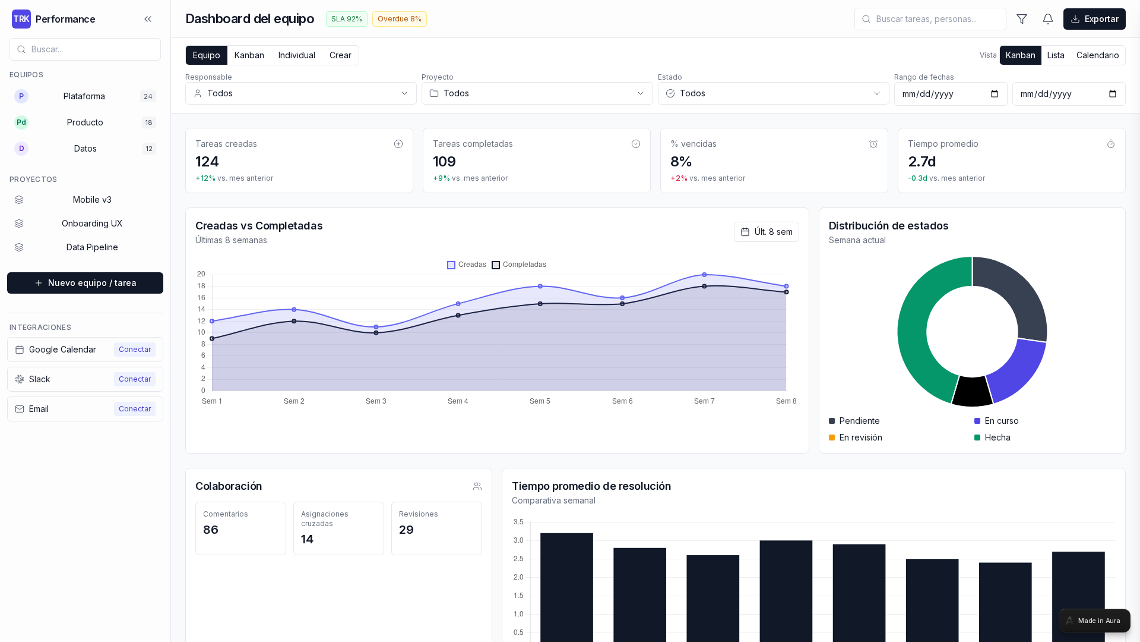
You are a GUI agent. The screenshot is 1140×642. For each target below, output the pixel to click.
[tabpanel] (570, 321)
